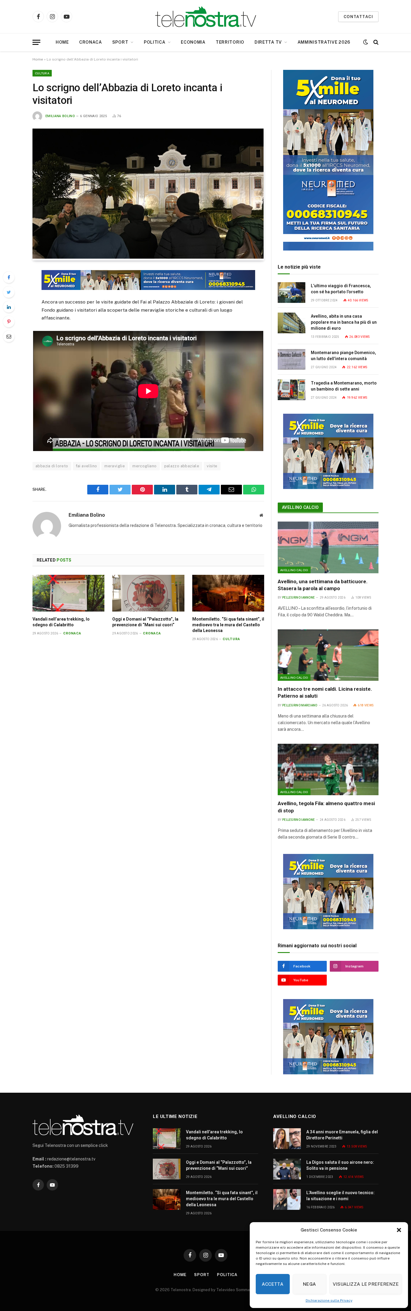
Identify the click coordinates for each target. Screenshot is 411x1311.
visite (212, 466)
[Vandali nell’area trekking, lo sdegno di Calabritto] (68, 593)
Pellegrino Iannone (298, 597)
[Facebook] (8, 277)
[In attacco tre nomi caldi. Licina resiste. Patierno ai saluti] (328, 655)
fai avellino (86, 466)
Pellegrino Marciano (299, 705)
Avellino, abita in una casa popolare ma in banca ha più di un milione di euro (344, 322)
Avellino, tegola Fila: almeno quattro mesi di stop (326, 806)
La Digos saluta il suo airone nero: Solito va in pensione (340, 1165)
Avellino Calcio (300, 507)
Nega (309, 1284)
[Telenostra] (205, 17)
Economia (193, 42)
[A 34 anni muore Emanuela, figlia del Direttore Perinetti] (287, 1138)
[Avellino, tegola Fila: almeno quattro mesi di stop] (328, 770)
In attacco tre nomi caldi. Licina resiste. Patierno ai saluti (325, 692)
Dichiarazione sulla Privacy (329, 1300)
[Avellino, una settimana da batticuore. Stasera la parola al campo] (328, 547)
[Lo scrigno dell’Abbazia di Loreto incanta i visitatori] (148, 257)
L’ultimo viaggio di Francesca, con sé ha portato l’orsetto (341, 288)
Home (62, 42)
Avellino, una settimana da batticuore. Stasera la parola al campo (323, 584)
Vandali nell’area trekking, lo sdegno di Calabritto (61, 622)
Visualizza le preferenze (366, 1284)
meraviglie (114, 466)
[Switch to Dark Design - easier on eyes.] (365, 42)
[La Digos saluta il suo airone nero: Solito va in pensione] (287, 1169)
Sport (120, 42)
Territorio (230, 42)
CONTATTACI (358, 16)
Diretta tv (268, 42)
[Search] (375, 42)
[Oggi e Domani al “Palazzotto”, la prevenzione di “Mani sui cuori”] (148, 593)
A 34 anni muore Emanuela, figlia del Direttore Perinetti (342, 1134)
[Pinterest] (8, 321)
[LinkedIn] (8, 307)
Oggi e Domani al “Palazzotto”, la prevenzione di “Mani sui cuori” (145, 622)
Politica (154, 42)
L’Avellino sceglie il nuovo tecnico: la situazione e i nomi (340, 1195)
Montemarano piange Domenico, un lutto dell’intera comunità (343, 355)
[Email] (8, 336)
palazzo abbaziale (181, 466)
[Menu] (36, 42)
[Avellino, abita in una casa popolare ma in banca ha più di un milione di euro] (291, 323)
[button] (399, 1230)
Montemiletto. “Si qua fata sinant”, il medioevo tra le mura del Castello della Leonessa (228, 625)
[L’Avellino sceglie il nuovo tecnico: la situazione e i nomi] (287, 1199)
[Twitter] (8, 292)
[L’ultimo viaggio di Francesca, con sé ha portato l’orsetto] (291, 292)
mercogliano (144, 466)
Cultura (42, 73)
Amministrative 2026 (324, 42)
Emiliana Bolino (60, 116)
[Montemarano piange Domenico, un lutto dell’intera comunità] (291, 359)
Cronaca (90, 42)
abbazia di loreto (52, 466)
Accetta (272, 1284)
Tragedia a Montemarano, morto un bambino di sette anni (344, 386)
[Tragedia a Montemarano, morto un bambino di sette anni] (291, 389)
